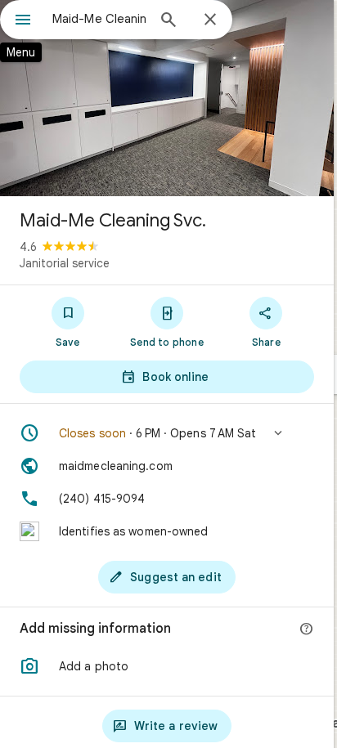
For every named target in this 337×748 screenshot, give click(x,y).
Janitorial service (65, 263)
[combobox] (99, 19)
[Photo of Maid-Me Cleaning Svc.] (167, 98)
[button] (167, 433)
